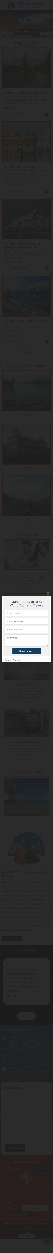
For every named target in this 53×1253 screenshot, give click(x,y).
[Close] (48, 593)
